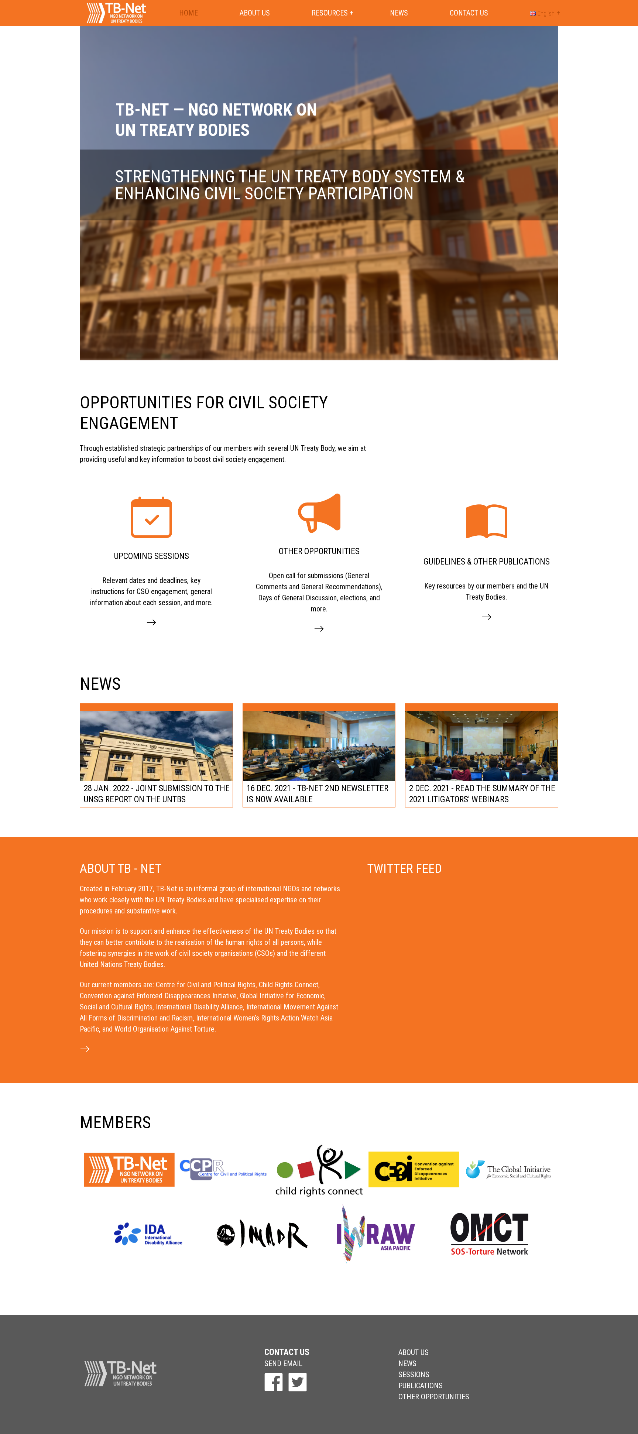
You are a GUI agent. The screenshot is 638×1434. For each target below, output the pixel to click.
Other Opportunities (433, 1396)
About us (255, 12)
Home (188, 12)
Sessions (413, 1374)
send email (283, 1363)
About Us (413, 1352)
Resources (330, 12)
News (399, 12)
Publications (420, 1385)
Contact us (469, 12)
